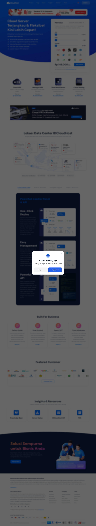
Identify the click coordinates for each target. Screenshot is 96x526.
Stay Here (41, 270)
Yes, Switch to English (55, 269)
